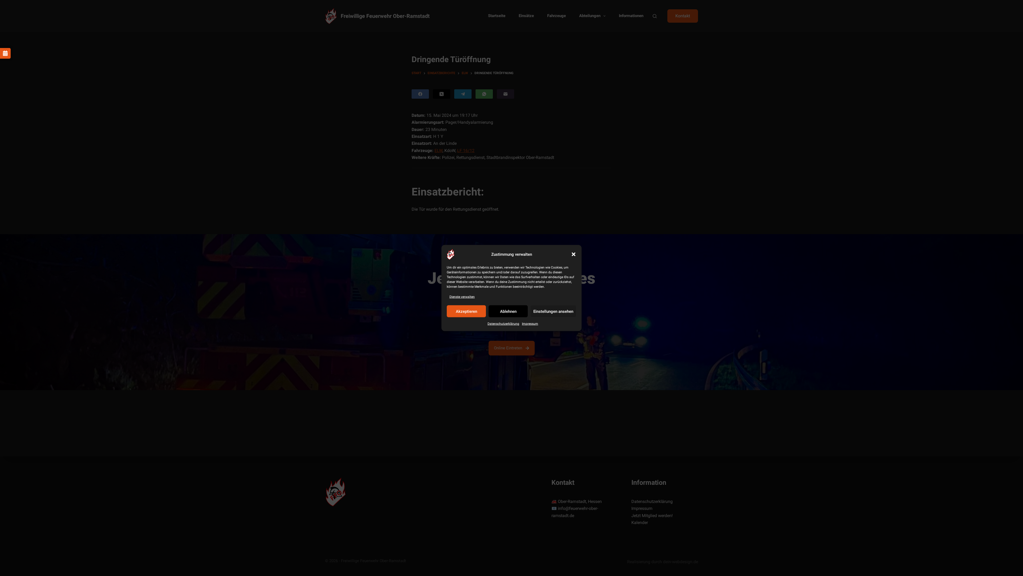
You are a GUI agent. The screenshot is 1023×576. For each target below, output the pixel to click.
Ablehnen (508, 311)
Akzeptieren (466, 311)
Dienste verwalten (462, 297)
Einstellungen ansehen (553, 311)
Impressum (530, 324)
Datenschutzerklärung (503, 324)
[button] (573, 254)
